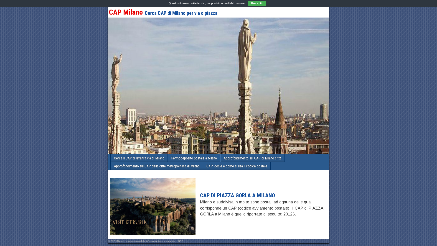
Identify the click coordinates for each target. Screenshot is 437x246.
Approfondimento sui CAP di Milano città (252, 158)
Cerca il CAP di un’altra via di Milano (139, 158)
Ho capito (257, 3)
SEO (180, 241)
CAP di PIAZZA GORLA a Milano (237, 195)
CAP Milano (126, 12)
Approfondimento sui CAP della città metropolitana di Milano (157, 166)
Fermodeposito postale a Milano (194, 158)
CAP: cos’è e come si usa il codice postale (236, 166)
